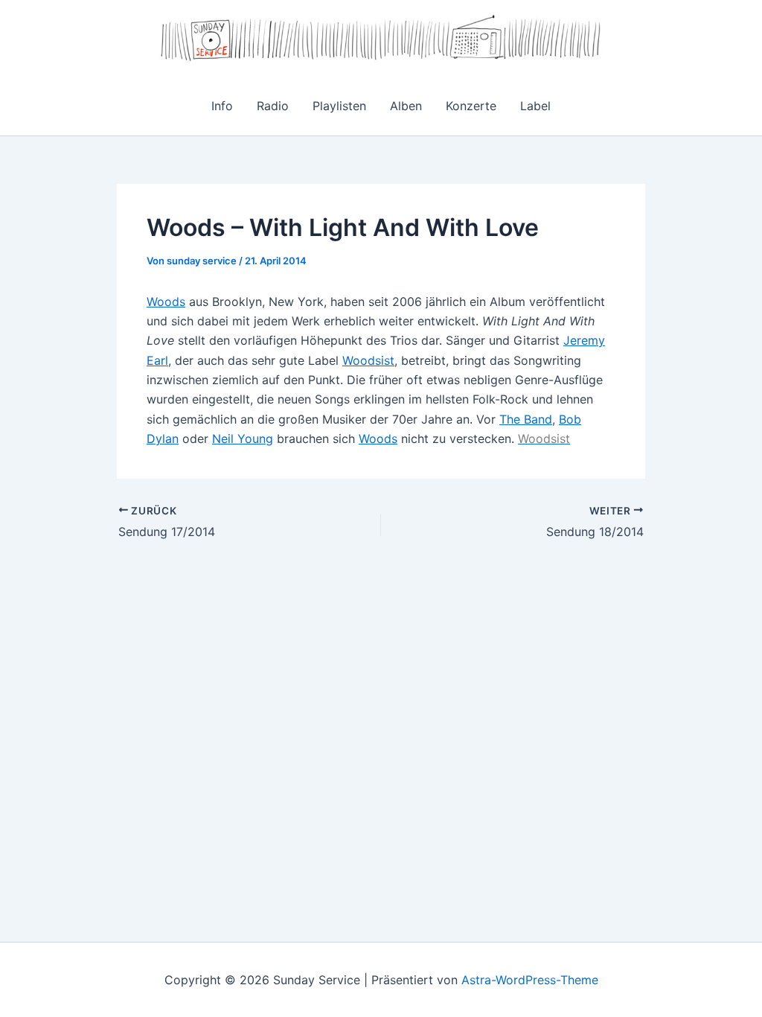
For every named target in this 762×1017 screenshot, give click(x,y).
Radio (273, 105)
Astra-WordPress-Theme (529, 979)
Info (222, 105)
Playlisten (339, 105)
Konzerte (471, 105)
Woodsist (368, 360)
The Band (525, 419)
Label (535, 105)
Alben (406, 105)
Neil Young (242, 438)
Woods (166, 301)
